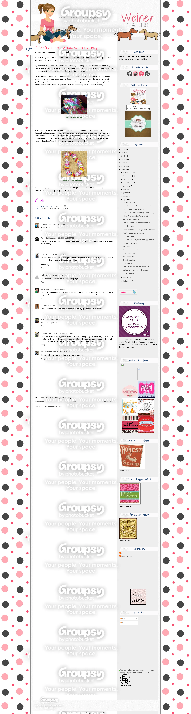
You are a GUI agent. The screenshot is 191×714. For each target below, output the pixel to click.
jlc (42, 305)
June (125, 193)
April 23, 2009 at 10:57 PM (64, 238)
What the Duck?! (129, 256)
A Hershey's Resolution (132, 219)
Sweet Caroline (129, 260)
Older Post (108, 401)
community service (52, 209)
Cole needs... (128, 263)
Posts (124, 618)
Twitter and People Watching (134, 209)
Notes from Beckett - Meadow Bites (136, 267)
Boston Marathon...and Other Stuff (136, 223)
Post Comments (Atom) (54, 406)
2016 (123, 149)
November (127, 176)
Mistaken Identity (129, 246)
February (127, 281)
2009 (123, 169)
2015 (123, 152)
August (126, 186)
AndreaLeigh (46, 352)
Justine (44, 254)
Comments (126, 623)
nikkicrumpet (47, 333)
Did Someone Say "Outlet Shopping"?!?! (138, 239)
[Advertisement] (135, 647)
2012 (123, 159)
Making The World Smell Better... (135, 270)
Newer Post (39, 401)
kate (43, 319)
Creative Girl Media (101, 713)
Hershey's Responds (131, 243)
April (125, 199)
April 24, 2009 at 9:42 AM (57, 275)
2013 (123, 156)
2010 (123, 166)
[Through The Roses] (138, 397)
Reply (43, 231)
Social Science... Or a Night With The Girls (139, 229)
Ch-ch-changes (129, 273)
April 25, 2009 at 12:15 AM (63, 333)
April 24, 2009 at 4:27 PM (53, 305)
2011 (123, 162)
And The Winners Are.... (132, 226)
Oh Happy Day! (129, 202)
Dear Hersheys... (129, 253)
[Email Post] (64, 206)
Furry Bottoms (47, 238)
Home (74, 401)
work (65, 209)
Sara (43, 289)
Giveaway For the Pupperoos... (135, 250)
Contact (107, 18)
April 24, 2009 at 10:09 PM (55, 319)
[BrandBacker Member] (125, 686)
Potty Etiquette (128, 236)
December (127, 172)
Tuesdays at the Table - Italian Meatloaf (138, 206)
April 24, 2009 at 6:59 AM (57, 254)
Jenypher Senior (125, 556)
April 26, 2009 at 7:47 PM (62, 352)
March (126, 277)
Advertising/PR (90, 18)
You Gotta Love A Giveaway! (134, 233)
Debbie (44, 275)
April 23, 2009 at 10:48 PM (55, 224)
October (126, 179)
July (125, 189)
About (74, 18)
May (125, 196)
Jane (43, 224)
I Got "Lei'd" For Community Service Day (66, 48)
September (128, 182)
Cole (121, 553)
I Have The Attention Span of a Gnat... (137, 216)
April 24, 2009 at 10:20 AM (55, 289)
